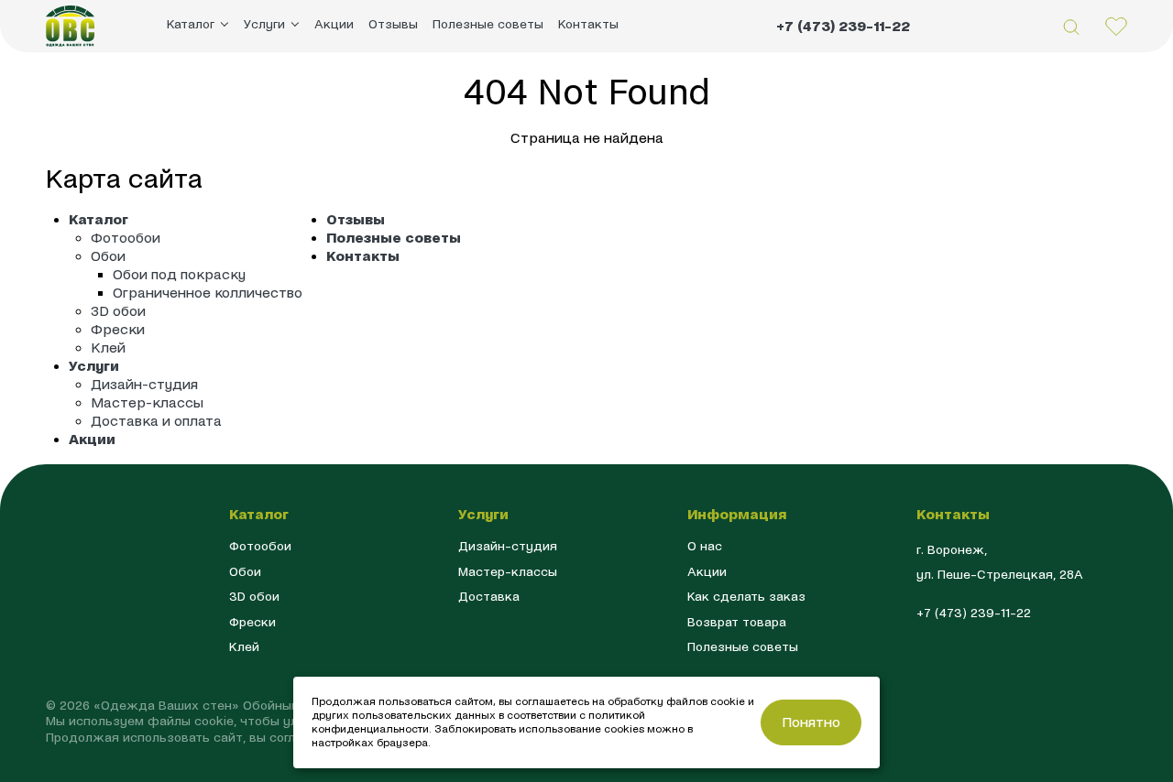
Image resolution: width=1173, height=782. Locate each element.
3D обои (118, 311)
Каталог (98, 219)
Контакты (588, 24)
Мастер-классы (147, 402)
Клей (108, 347)
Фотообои (125, 237)
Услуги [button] (264, 24)
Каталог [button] (190, 24)
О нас (704, 546)
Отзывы (393, 24)
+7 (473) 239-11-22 (843, 26)
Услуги (94, 366)
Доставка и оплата (156, 421)
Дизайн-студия (144, 384)
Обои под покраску (179, 274)
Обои (108, 256)
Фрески (118, 329)
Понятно (811, 722)
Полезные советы (488, 24)
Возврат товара (736, 622)
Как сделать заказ (746, 596)
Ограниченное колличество (207, 292)
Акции (334, 24)
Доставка (489, 596)
